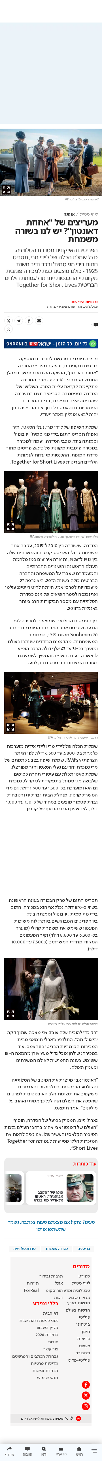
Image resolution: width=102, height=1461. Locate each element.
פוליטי (84, 1317)
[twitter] (8, 320)
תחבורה (82, 1353)
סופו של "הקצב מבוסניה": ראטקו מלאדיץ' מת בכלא (48, 1196)
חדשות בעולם (78, 1310)
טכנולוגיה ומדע (76, 1290)
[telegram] (18, 320)
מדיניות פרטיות (44, 1363)
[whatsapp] (8, 329)
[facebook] (29, 320)
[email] (39, 320)
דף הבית (50, 1313)
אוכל (59, 1283)
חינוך (85, 1332)
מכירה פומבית (57, 1249)
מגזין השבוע (79, 1298)
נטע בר (59, 1176)
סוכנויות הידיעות (84, 302)
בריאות (83, 1339)
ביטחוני (83, 1324)
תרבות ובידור (51, 1276)
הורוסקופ (54, 1290)
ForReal (31, 1290)
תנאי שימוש (47, 1378)
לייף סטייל (89, 214)
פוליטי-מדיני (78, 1360)
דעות (58, 1298)
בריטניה (84, 1249)
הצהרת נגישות (45, 1371)
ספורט (84, 1276)
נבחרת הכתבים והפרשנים (35, 1356)
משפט (84, 1346)
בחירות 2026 (47, 1335)
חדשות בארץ (78, 1303)
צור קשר (50, 1349)
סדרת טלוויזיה (24, 1249)
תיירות (33, 1283)
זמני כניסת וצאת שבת (38, 1321)
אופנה (69, 214)
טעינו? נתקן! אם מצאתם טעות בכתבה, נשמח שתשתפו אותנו (51, 1226)
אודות (53, 1342)
